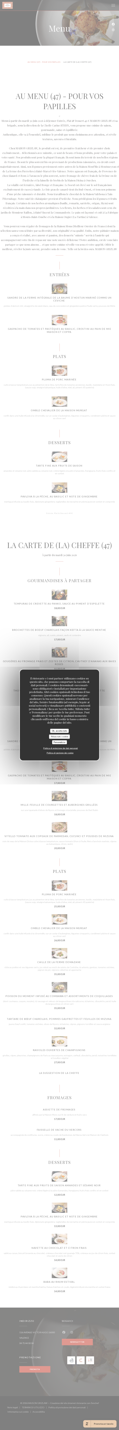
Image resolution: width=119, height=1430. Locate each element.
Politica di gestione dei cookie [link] (60, 753)
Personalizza (59, 742)
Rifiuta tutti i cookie (59, 736)
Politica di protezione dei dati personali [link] (60, 748)
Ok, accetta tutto (59, 731)
